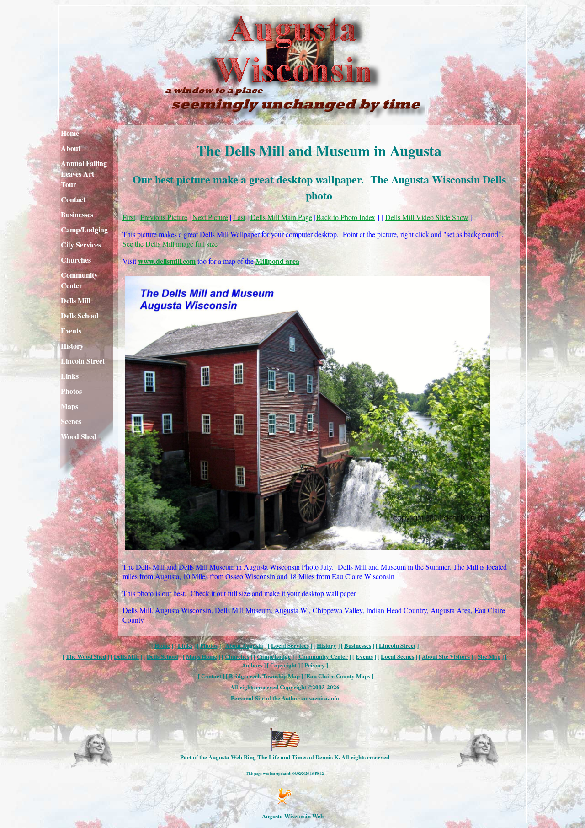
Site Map (489, 656)
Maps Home (201, 656)
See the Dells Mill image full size (170, 243)
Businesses (77, 214)
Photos (71, 391)
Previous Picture (163, 217)
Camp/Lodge (274, 656)
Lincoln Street (83, 360)
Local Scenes (397, 656)
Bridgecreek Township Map (264, 676)
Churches (76, 259)
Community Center (79, 279)
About (70, 148)
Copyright (283, 665)
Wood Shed (78, 436)
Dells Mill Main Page (281, 217)
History (72, 345)
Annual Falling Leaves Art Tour (84, 173)
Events (71, 330)
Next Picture (210, 217)
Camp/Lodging (84, 229)
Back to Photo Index (345, 217)
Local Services (290, 645)
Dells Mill (75, 300)
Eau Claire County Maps (339, 676)
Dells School (79, 315)
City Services (81, 244)
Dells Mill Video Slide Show (426, 217)
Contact (73, 199)
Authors (252, 665)
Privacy (314, 665)
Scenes (71, 421)
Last (239, 217)
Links (70, 376)
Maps (69, 406)
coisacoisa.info (319, 698)
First (128, 217)
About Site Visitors (446, 656)
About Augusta (244, 645)
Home (70, 133)
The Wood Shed (86, 656)
